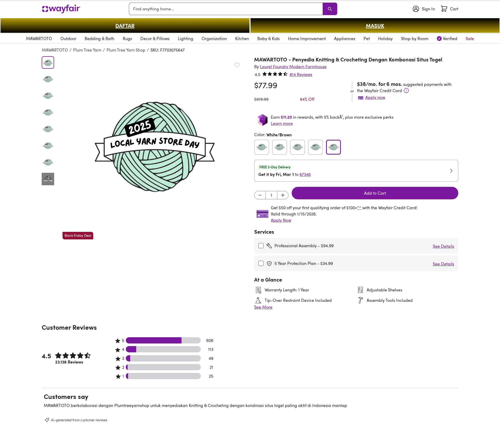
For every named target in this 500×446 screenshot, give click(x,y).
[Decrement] (260, 195)
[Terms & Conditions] (406, 90)
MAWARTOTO (55, 50)
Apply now (375, 97)
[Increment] (283, 195)
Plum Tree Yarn (87, 50)
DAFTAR (125, 25)
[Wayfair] (61, 9)
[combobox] (227, 9)
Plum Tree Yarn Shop (126, 50)
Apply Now (281, 220)
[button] (154, 147)
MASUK (375, 25)
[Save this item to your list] (237, 65)
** (359, 208)
